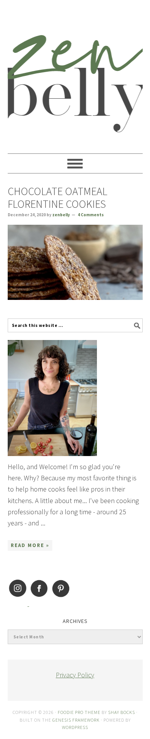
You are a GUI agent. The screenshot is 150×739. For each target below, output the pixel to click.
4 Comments (91, 214)
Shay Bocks (121, 712)
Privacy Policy (75, 674)
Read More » (30, 545)
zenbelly (75, 73)
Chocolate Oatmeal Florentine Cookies (57, 197)
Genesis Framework (76, 720)
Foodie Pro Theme (79, 712)
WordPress (75, 727)
